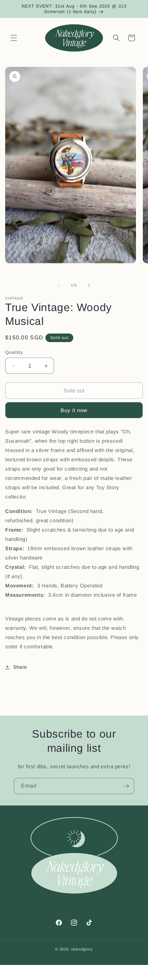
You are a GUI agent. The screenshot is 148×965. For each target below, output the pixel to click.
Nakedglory (82, 949)
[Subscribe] (126, 786)
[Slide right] (89, 285)
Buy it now (74, 410)
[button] (13, 37)
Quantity (14, 352)
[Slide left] (58, 285)
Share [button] (20, 667)
